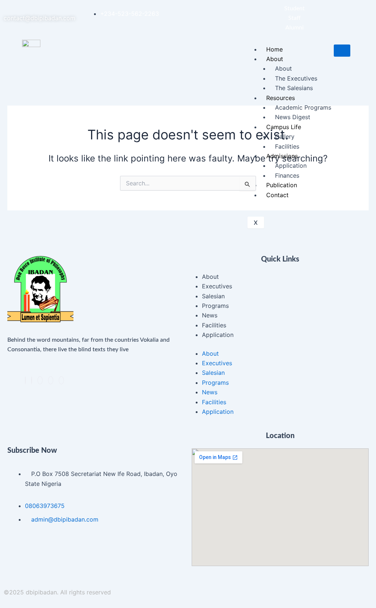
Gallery (284, 136)
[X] (31, 380)
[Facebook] (25, 380)
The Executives (296, 78)
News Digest (292, 117)
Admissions (282, 156)
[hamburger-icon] (342, 51)
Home (274, 49)
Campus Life (283, 127)
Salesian (213, 296)
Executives (217, 286)
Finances (287, 175)
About (274, 59)
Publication (281, 185)
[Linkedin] (40, 380)
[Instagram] (50, 380)
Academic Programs (303, 107)
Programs (215, 305)
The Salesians (294, 88)
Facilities (287, 146)
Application (291, 165)
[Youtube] (61, 380)
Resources (280, 98)
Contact (277, 195)
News (209, 315)
